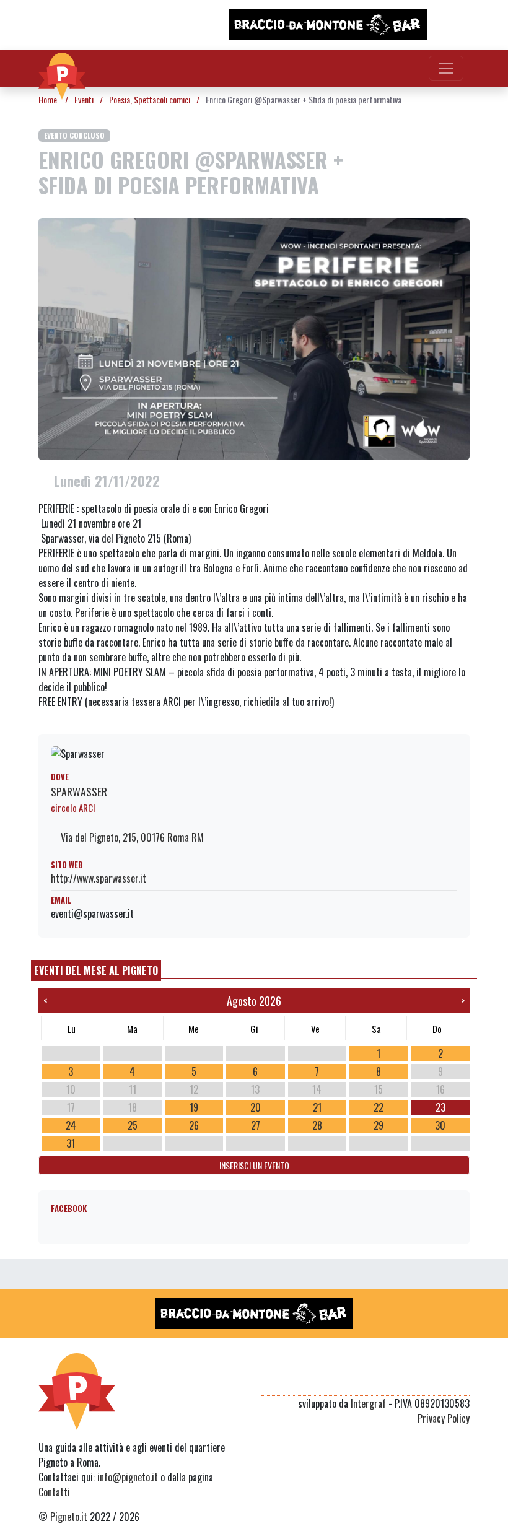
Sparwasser (79, 791)
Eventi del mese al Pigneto (96, 970)
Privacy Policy (444, 1418)
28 (317, 1125)
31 (70, 1143)
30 (440, 1125)
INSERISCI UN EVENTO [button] (254, 1165)
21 (317, 1107)
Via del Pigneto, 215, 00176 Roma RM (131, 837)
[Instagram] (438, 1380)
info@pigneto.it (127, 1477)
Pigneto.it (68, 1516)
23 (440, 1107)
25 (133, 1125)
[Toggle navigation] (446, 68)
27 (255, 1125)
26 (194, 1125)
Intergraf (368, 1403)
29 (378, 1125)
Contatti (54, 1492)
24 (71, 1125)
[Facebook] (462, 1380)
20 (255, 1107)
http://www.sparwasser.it (98, 878)
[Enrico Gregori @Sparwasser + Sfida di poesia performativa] (254, 337)
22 (378, 1107)
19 (194, 1107)
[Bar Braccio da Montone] (328, 24)
